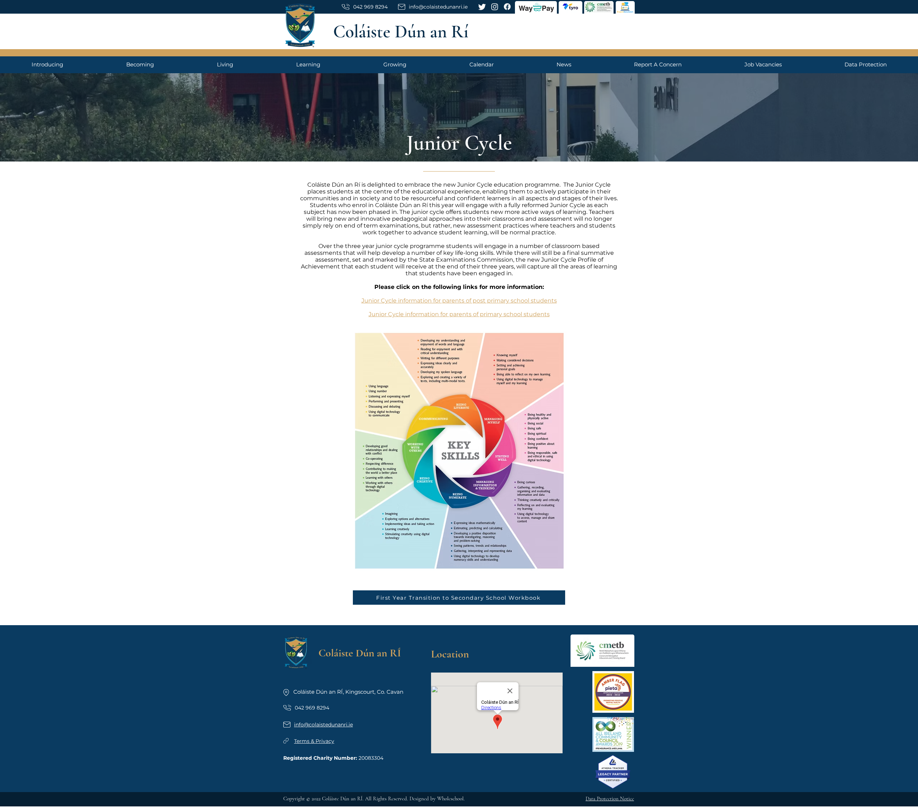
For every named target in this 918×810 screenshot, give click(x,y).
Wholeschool (450, 798)
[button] (47, 64)
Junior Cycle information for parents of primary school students (459, 314)
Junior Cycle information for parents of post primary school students (459, 300)
